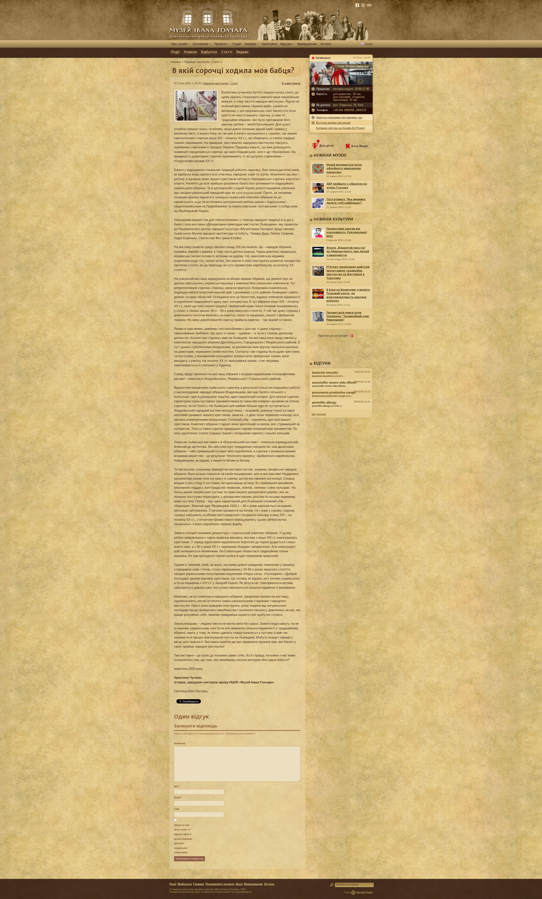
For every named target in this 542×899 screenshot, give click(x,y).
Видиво (242, 52)
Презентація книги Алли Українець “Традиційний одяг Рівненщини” (347, 316)
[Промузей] (180, 44)
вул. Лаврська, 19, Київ (348, 105)
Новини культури (333, 220)
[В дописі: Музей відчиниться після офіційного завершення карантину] (341, 410)
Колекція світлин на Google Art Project (340, 128)
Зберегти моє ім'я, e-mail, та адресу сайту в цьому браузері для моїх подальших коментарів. (183, 839)
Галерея (198, 884)
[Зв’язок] (325, 44)
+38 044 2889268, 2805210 (349, 110)
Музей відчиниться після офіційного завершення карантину (344, 168)
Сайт (177, 809)
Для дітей (326, 145)
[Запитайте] (269, 44)
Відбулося (209, 52)
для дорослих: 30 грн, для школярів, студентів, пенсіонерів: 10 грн (349, 97)
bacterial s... (328, 376)
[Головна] (176, 61)
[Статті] (216, 61)
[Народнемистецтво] (197, 61)
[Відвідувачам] (307, 44)
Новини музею (330, 156)
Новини (190, 52)
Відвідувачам (253, 884)
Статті (226, 52)
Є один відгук (291, 83)
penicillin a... (327, 406)
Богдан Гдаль (365, 892)
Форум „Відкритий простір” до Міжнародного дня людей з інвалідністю (347, 251)
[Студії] (236, 44)
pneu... (332, 396)
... (330, 386)
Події (175, 52)
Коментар (179, 743)
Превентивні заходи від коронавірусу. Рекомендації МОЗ (346, 232)
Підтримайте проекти (219, 884)
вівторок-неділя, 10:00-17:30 (351, 88)
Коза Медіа (359, 146)
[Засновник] (202, 44)
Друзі (239, 884)
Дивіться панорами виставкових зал (339, 117)
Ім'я (177, 786)
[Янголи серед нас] (341, 84)
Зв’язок (269, 884)
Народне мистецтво (215, 83)
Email (178, 797)
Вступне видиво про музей (333, 122)
